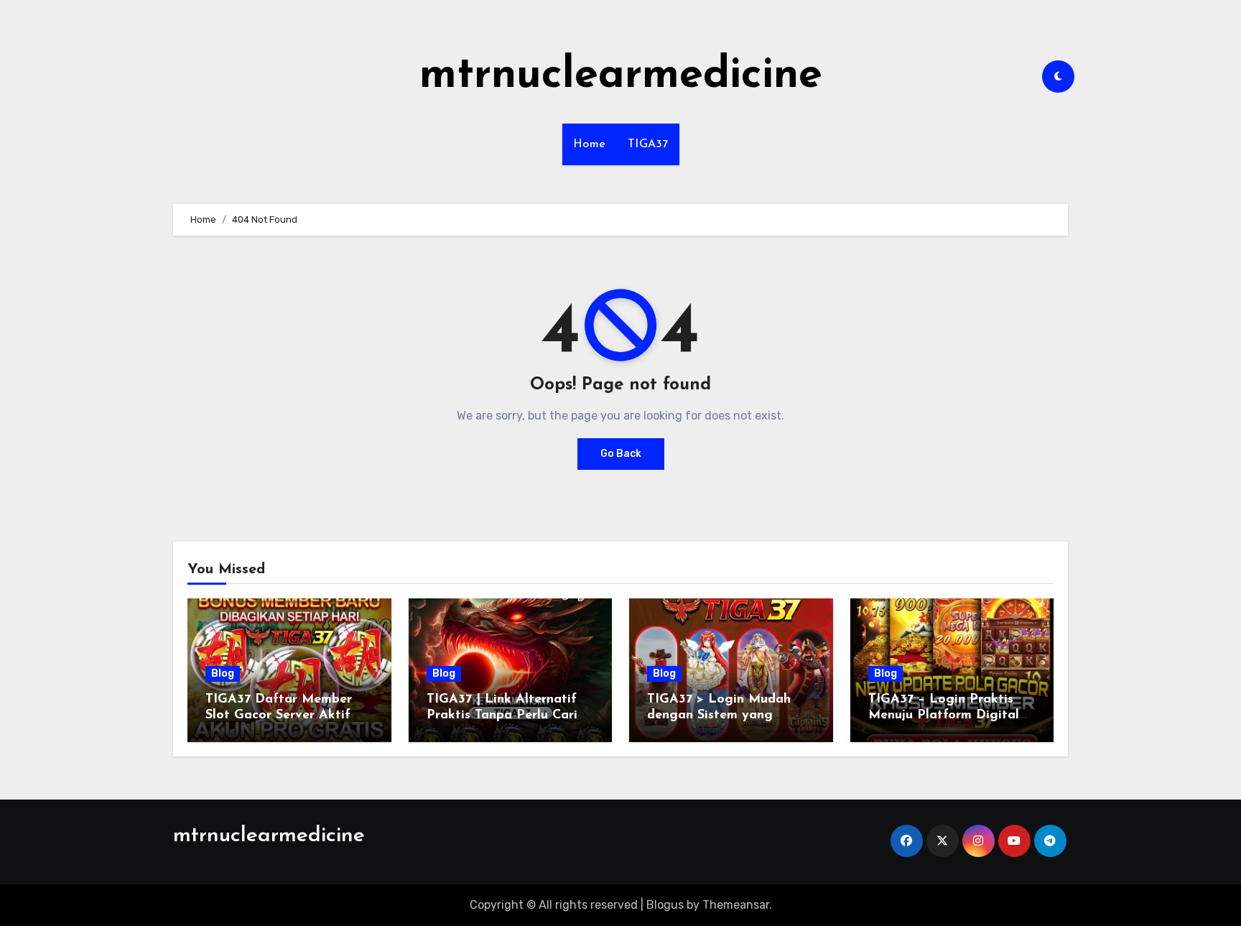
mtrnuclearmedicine (620, 76)
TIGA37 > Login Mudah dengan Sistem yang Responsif (719, 715)
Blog (222, 673)
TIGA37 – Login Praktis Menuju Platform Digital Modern (943, 715)
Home (589, 144)
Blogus (665, 905)
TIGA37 (648, 144)
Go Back (620, 454)
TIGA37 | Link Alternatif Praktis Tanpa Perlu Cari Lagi (502, 715)
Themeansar (735, 905)
